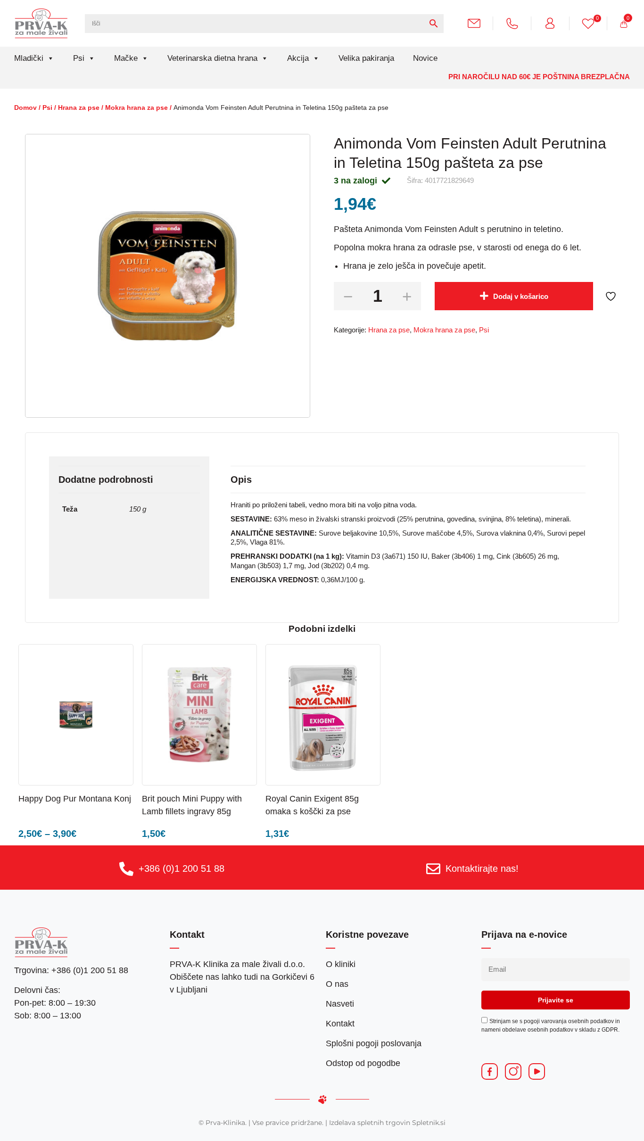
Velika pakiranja (366, 58)
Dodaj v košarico (520, 296)
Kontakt (340, 1023)
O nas (337, 984)
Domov (25, 107)
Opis (241, 479)
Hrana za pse (78, 107)
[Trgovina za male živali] (41, 23)
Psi (78, 58)
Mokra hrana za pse (136, 107)
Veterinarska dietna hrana (212, 58)
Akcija (298, 58)
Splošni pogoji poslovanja (373, 1043)
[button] (228, 797)
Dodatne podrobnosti (105, 479)
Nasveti (340, 1004)
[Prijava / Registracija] (553, 23)
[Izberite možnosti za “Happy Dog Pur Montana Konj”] (104, 797)
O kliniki (340, 964)
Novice (425, 58)
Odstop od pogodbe (363, 1063)
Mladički (28, 58)
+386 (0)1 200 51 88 (181, 868)
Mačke (126, 58)
